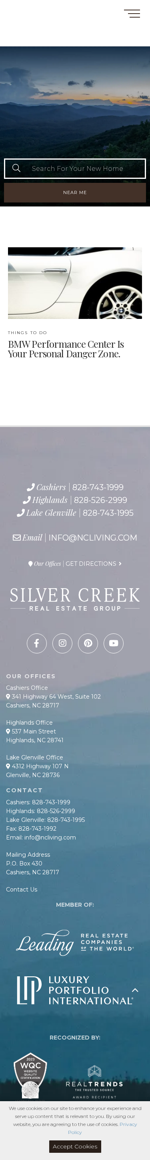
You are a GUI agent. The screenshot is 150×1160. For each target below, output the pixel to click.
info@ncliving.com (92, 538)
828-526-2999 (38, 29)
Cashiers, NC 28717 (32, 705)
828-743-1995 (108, 513)
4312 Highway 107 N (39, 766)
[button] (16, 169)
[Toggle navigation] (132, 15)
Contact (19, 9)
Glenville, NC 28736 (33, 775)
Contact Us (21, 889)
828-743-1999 (98, 487)
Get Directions (91, 563)
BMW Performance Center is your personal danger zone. (66, 344)
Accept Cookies (75, 1146)
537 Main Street (33, 731)
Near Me (74, 192)
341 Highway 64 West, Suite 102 (55, 696)
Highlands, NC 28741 (35, 740)
